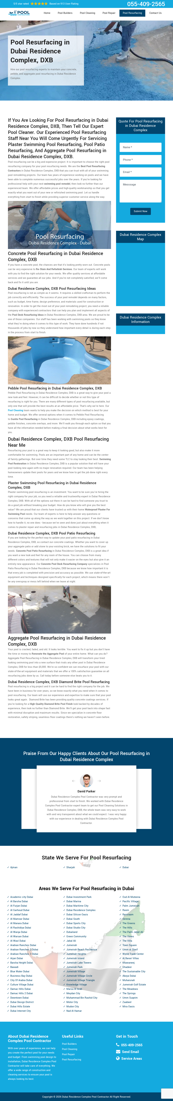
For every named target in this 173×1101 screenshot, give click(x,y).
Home (47, 13)
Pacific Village (130, 901)
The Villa (127, 941)
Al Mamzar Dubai (19, 919)
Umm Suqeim (130, 998)
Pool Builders (65, 13)
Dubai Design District (22, 1002)
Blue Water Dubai (19, 971)
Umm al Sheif (130, 949)
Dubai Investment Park (78, 897)
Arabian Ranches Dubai (23, 945)
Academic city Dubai (21, 897)
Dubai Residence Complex (80, 910)
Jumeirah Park (74, 967)
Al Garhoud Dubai (19, 910)
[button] (76, 781)
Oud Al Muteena (131, 897)
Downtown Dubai (19, 998)
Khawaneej (128, 963)
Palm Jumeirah (130, 906)
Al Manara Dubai (19, 923)
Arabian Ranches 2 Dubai (24, 949)
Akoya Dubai (129, 976)
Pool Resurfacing (132, 13)
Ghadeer (127, 967)
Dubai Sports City (75, 923)
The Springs (129, 993)
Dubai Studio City (75, 928)
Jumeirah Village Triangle (80, 980)
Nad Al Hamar (74, 1011)
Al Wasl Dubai (18, 941)
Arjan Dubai (16, 958)
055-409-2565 (131, 1045)
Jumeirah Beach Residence (81, 949)
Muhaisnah (128, 980)
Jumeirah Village (75, 971)
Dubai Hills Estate (20, 1006)
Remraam (127, 914)
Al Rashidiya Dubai (20, 928)
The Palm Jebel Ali (132, 932)
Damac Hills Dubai (20, 989)
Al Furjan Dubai (18, 906)
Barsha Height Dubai (21, 963)
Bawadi (14, 967)
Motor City (72, 1002)
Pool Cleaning (87, 13)
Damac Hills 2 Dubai (21, 993)
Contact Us (155, 13)
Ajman (13, 867)
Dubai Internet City (20, 1011)
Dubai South (73, 919)
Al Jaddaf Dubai (19, 914)
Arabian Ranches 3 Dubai (24, 954)
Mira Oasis (128, 1006)
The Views (128, 936)
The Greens (128, 923)
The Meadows (130, 989)
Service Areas (131, 1058)
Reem (125, 910)
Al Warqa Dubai (18, 932)
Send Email (130, 1051)
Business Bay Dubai (21, 976)
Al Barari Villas (130, 958)
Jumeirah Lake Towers (78, 963)
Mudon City (72, 1006)
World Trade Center (133, 954)
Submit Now (140, 211)
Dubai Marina (73, 901)
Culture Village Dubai (21, 984)
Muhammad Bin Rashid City (81, 998)
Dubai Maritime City (77, 906)
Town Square (129, 945)
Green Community (76, 936)
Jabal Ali (71, 941)
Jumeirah (71, 945)
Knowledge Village (76, 984)
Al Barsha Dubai (19, 901)
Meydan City (73, 993)
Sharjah (70, 867)
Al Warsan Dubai (19, 936)
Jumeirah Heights (76, 954)
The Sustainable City (133, 971)
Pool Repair (109, 13)
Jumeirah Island (75, 958)
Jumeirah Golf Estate (134, 984)
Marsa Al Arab (74, 989)
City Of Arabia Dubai (21, 980)
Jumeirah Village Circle (79, 976)
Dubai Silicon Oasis (77, 914)
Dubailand (71, 932)
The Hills (127, 928)
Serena (126, 919)
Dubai (125, 867)
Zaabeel (126, 1002)
